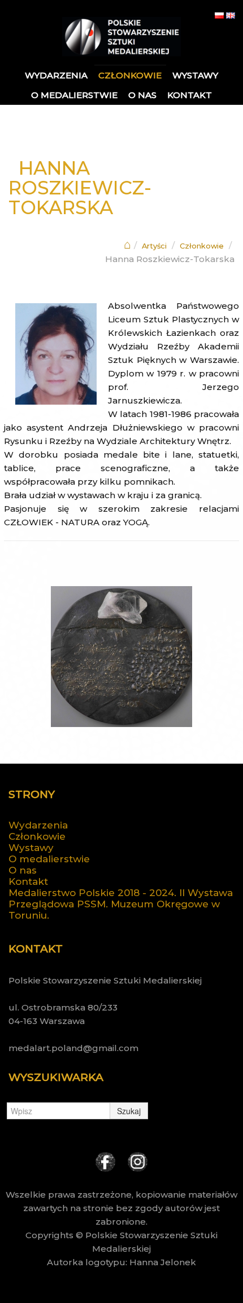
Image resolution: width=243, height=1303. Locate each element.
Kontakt (189, 95)
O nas (142, 95)
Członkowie (130, 75)
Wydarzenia (56, 75)
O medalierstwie (74, 95)
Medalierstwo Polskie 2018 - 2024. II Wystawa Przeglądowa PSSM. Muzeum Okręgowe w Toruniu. (120, 904)
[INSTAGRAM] (137, 1160)
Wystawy (195, 75)
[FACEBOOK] (105, 1160)
